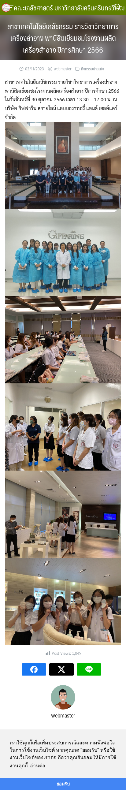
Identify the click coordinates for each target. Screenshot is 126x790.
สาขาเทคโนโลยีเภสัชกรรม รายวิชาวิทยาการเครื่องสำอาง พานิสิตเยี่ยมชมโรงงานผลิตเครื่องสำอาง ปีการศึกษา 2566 (63, 38)
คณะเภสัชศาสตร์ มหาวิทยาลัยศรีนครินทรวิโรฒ (69, 7)
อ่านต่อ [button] (37, 765)
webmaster (62, 68)
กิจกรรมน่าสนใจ (92, 68)
